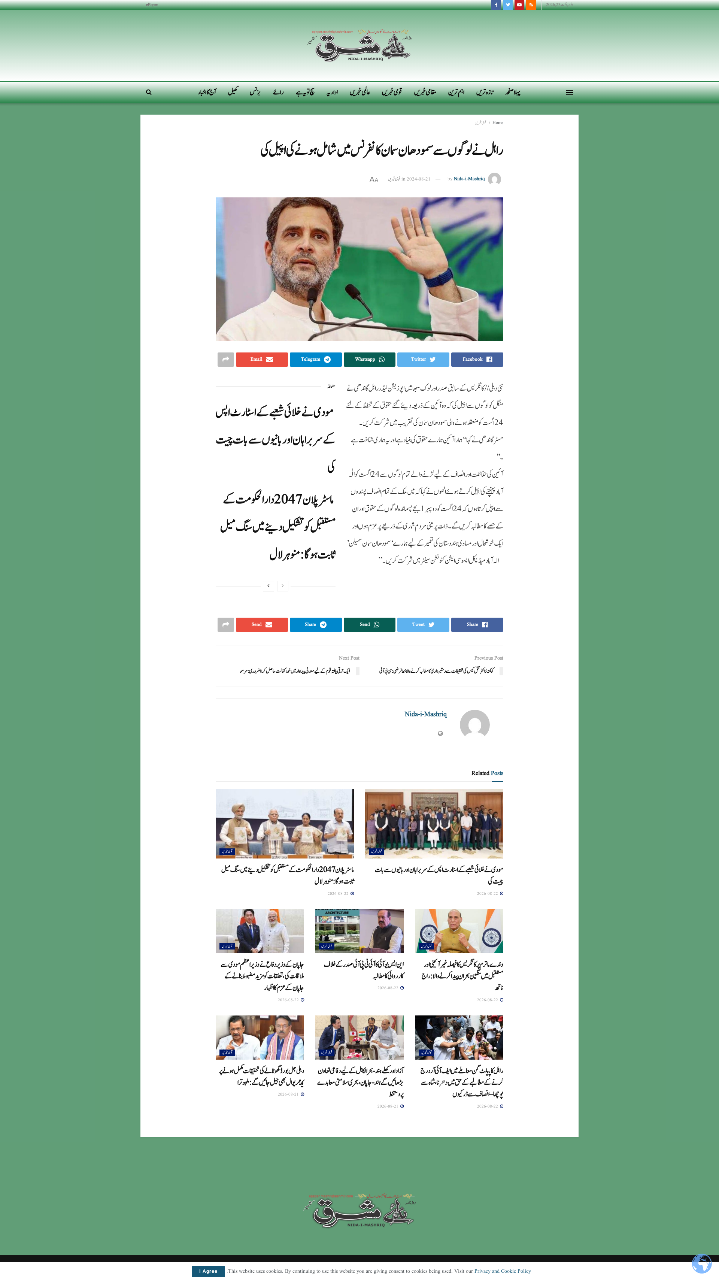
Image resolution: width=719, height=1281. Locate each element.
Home (497, 122)
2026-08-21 (388, 1106)
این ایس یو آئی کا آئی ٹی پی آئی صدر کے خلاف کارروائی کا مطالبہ (364, 970)
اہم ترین (456, 92)
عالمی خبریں (360, 92)
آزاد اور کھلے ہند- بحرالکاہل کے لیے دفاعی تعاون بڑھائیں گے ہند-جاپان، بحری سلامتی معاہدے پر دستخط (360, 1082)
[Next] (268, 586)
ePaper (152, 4)
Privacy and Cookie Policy (502, 1271)
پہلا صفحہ (513, 92)
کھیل (233, 92)
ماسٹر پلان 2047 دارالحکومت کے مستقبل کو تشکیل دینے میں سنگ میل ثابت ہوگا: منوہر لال (278, 527)
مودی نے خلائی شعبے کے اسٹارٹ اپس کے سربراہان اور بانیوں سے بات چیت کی (276, 440)
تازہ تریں (484, 92)
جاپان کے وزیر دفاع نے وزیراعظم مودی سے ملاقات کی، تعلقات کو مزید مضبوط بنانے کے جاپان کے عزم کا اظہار (262, 976)
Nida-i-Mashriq (469, 179)
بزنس (255, 92)
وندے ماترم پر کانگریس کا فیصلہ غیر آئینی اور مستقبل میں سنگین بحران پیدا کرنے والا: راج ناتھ (462, 976)
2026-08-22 (488, 894)
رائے (278, 92)
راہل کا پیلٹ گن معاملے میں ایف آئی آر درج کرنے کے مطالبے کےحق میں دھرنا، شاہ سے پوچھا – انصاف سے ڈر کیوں (462, 1082)
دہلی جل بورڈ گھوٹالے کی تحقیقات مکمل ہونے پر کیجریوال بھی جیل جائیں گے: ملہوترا (261, 1076)
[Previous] (282, 586)
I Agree (208, 1271)
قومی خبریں (392, 92)
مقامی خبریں (425, 92)
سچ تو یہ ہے (305, 92)
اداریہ (332, 92)
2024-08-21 (419, 179)
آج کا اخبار (207, 92)
